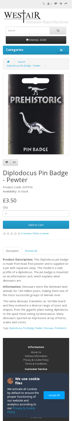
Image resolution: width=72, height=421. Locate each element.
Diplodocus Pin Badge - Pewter (24, 65)
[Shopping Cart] (61, 3)
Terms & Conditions (36, 363)
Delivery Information (36, 356)
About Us (36, 352)
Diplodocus (15, 328)
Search (21, 62)
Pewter (39, 328)
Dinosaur (49, 328)
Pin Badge (28, 328)
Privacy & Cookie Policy (36, 360)
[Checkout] (66, 3)
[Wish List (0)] (55, 3)
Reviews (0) (31, 250)
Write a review (41, 233)
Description (12, 250)
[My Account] (49, 3)
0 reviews (26, 233)
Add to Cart (36, 225)
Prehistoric (61, 328)
